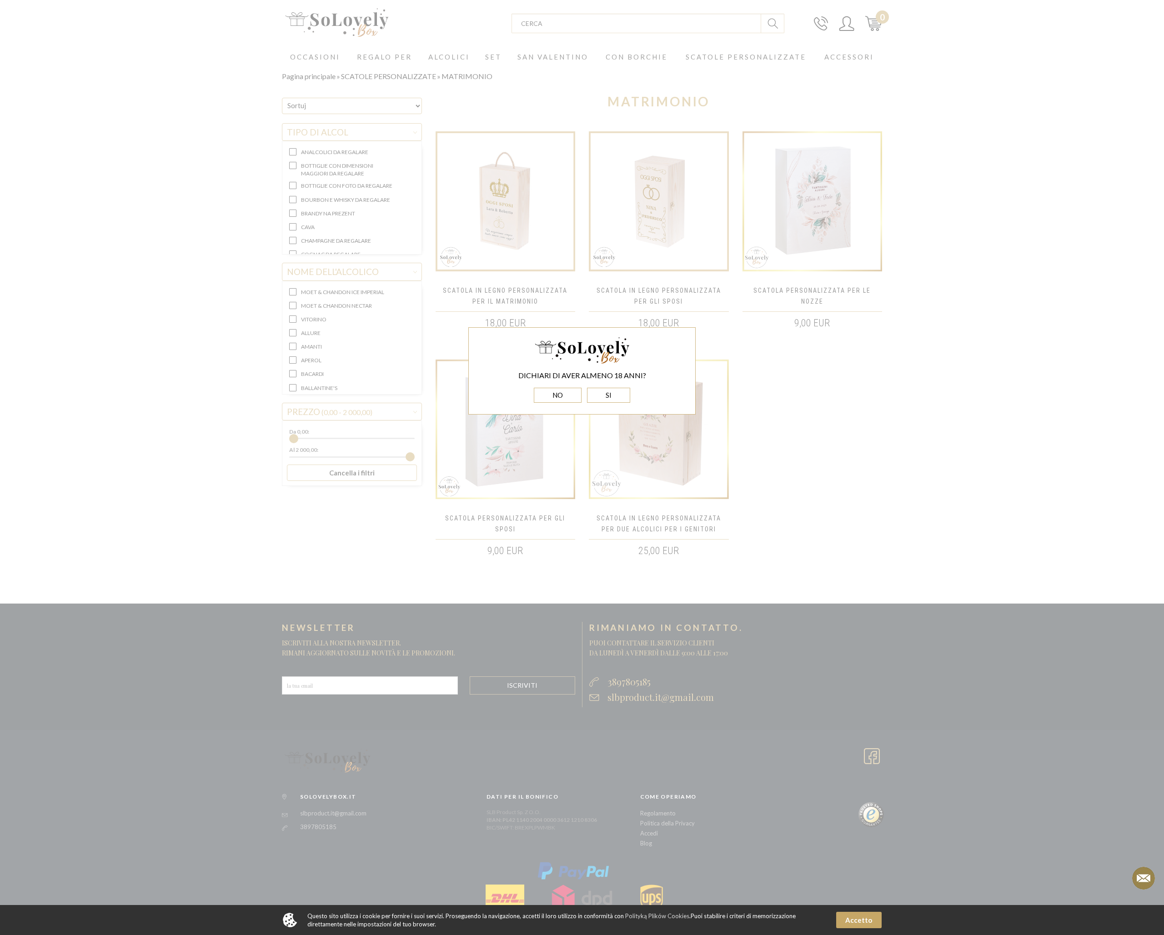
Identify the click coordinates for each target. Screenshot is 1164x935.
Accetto (858, 920)
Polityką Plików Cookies (657, 916)
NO (557, 395)
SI (609, 395)
